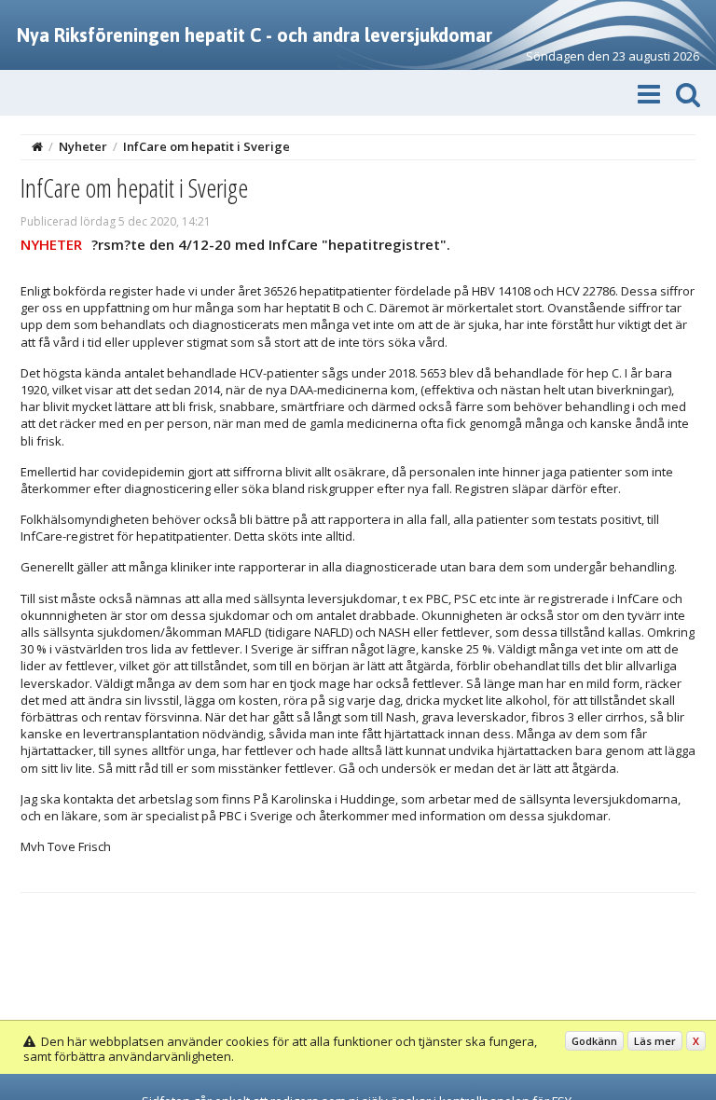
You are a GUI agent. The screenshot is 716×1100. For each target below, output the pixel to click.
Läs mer (655, 1041)
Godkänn (594, 1041)
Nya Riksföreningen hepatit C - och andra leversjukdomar (254, 35)
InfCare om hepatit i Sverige (206, 146)
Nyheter (83, 146)
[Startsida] (37, 146)
